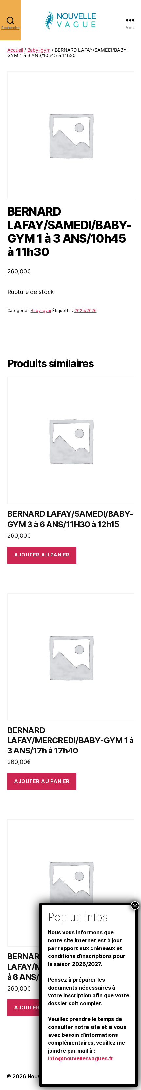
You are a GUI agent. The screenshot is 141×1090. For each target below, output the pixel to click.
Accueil (15, 50)
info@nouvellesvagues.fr (80, 1058)
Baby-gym (38, 50)
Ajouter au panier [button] (42, 555)
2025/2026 (85, 310)
